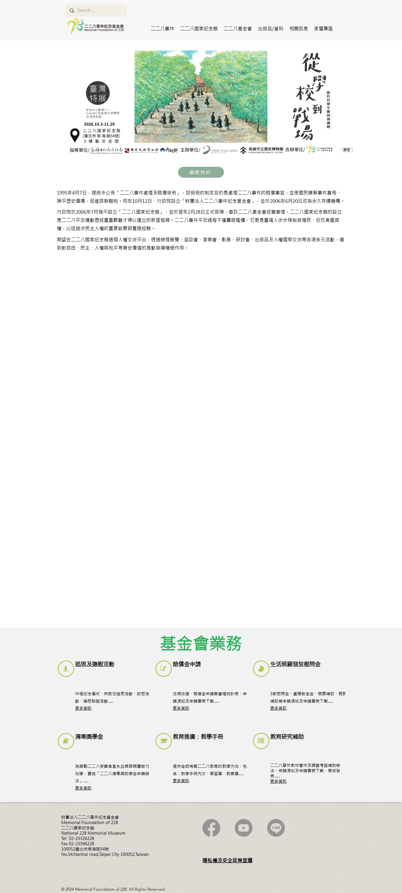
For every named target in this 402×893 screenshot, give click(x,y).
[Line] (276, 828)
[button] (162, 28)
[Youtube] (244, 828)
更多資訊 (83, 708)
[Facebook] (211, 828)
